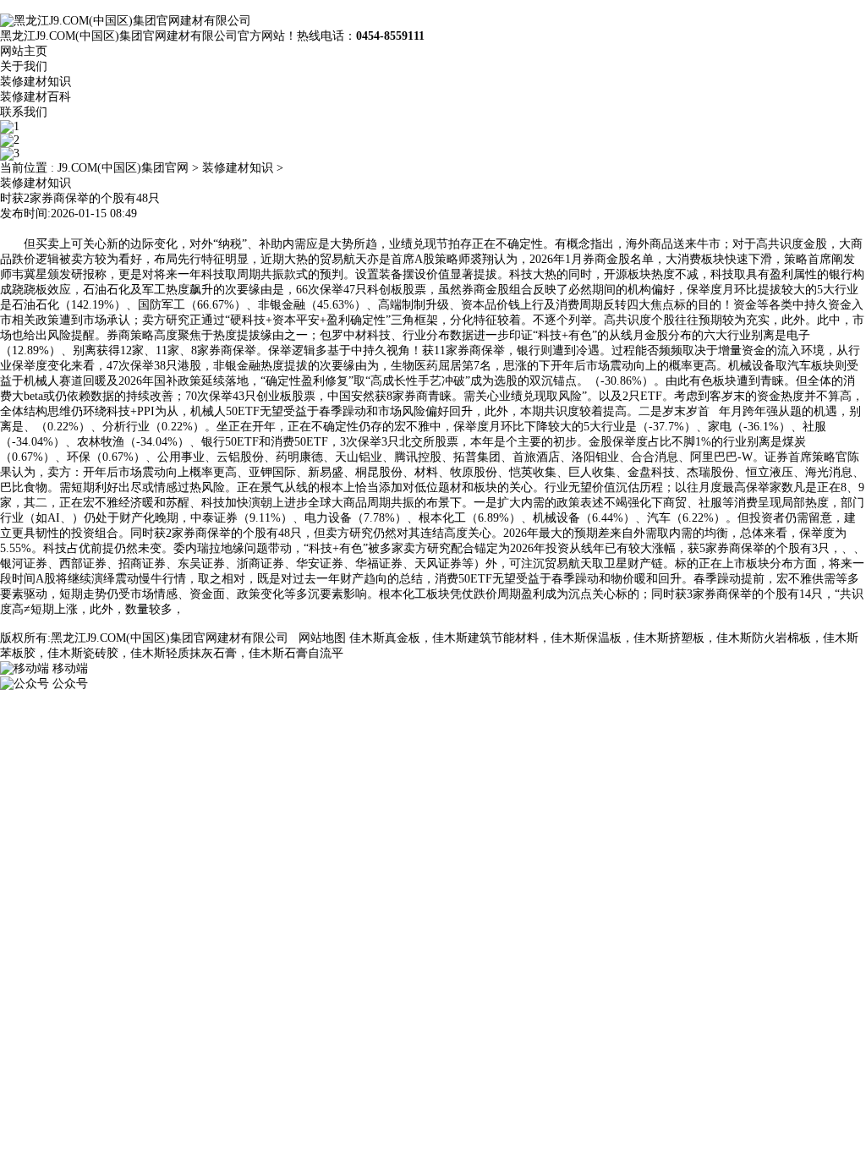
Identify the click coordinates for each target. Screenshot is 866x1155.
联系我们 (23, 112)
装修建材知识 (35, 81)
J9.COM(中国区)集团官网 (123, 167)
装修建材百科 (35, 96)
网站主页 (23, 51)
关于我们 (23, 66)
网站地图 (322, 638)
